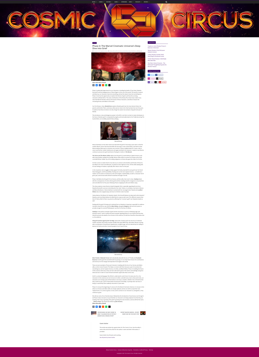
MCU (117, 51)
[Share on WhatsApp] (106, 85)
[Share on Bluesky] (97, 85)
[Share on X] (109, 85)
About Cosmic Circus (111, 350)
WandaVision (133, 51)
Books (93, 1)
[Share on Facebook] (100, 85)
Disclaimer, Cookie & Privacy (140, 350)
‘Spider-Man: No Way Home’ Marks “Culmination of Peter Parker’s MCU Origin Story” (106, 314)
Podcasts (137, 1)
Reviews (146, 1)
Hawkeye (111, 51)
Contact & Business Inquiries (125, 350)
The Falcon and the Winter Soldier (124, 51)
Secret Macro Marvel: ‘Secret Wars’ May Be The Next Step (130, 313)
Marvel (114, 51)
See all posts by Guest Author (107, 337)
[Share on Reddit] (103, 85)
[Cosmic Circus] (129, 4)
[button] (96, 2)
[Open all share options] (93, 85)
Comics (101, 1)
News (130, 1)
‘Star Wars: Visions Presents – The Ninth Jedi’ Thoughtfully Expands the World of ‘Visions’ (157, 64)
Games (116, 1)
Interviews (124, 1)
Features (108, 1)
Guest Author (105, 51)
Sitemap (151, 350)
